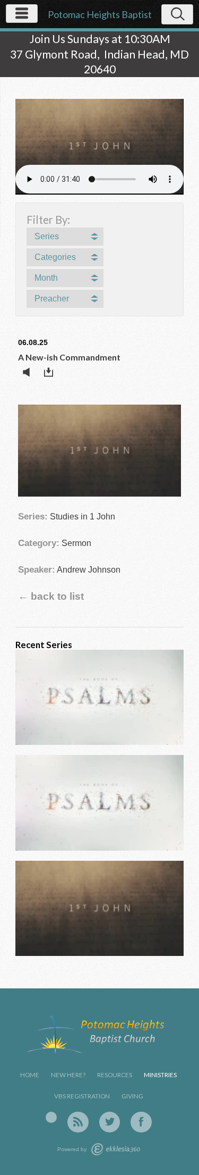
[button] (65, 237)
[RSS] (78, 1122)
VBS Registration (82, 1096)
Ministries (160, 1075)
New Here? (68, 1075)
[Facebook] (141, 1122)
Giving (132, 1096)
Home (29, 1075)
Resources (114, 1075)
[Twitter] (109, 1122)
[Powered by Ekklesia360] (115, 1149)
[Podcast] (51, 1117)
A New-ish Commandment (69, 357)
